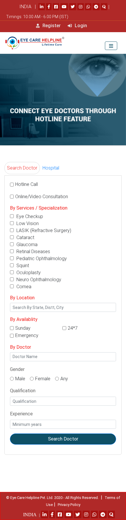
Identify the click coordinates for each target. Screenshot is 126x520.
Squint (22, 265)
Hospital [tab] (50, 168)
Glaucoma (26, 244)
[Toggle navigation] (111, 46)
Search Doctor (63, 439)
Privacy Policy (69, 504)
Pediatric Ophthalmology (41, 258)
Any (64, 378)
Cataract (24, 237)
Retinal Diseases (32, 251)
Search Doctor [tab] (22, 168)
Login (80, 25)
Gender (17, 369)
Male (20, 378)
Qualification (22, 390)
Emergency (26, 335)
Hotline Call (26, 184)
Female (42, 378)
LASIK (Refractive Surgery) (43, 230)
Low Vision (27, 223)
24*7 (73, 328)
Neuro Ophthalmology (38, 279)
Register (51, 25)
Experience (21, 414)
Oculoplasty (28, 272)
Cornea (23, 286)
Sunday (22, 328)
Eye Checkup (29, 216)
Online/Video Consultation (41, 196)
